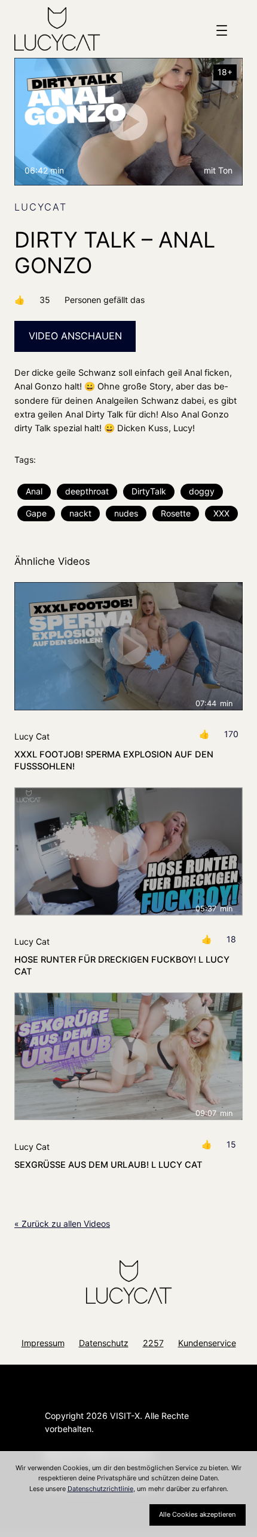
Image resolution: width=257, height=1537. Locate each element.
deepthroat (87, 491)
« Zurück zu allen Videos (62, 1224)
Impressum (43, 1343)
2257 (153, 1343)
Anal (34, 491)
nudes (126, 513)
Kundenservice (207, 1343)
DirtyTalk (148, 491)
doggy (202, 491)
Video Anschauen (75, 336)
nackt (80, 513)
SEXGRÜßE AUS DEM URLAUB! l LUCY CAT (108, 1164)
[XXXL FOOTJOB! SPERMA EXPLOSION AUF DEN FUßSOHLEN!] (128, 646)
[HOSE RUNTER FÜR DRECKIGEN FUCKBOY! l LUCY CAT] (128, 851)
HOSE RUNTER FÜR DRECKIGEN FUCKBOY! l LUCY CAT (122, 965)
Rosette (176, 513)
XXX (221, 513)
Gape (36, 513)
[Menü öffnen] (222, 30)
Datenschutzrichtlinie (100, 1489)
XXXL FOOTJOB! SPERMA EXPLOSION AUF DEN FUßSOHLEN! (113, 760)
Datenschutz (103, 1343)
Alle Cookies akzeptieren (197, 1514)
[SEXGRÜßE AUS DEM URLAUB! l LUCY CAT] (128, 1056)
